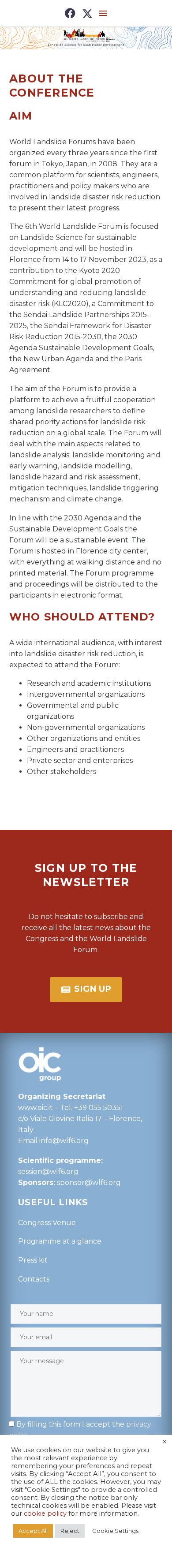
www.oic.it (35, 1107)
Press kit (33, 1260)
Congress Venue (47, 1222)
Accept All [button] (33, 1530)
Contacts (33, 1279)
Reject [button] (69, 1530)
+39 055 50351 (98, 1107)
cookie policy (45, 1513)
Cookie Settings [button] (115, 1530)
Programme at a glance (59, 1241)
